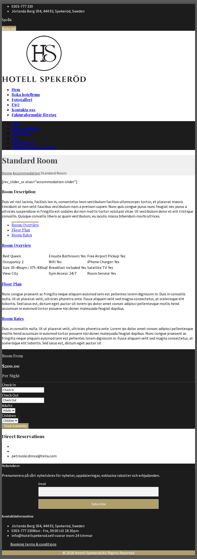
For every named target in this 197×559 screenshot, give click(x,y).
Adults (7, 405)
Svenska (188, 32)
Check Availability (15, 426)
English (188, 37)
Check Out (10, 395)
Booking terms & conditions (33, 544)
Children (9, 415)
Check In (9, 384)
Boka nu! (9, 28)
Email (42, 484)
